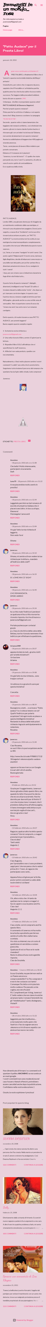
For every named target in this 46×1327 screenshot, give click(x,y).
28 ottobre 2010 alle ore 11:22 (24, 1016)
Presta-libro (19, 441)
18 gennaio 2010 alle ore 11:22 (30, 481)
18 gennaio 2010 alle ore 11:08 (24, 463)
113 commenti (9, 1306)
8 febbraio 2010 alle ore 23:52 (24, 785)
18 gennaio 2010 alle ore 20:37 (24, 648)
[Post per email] (29, 441)
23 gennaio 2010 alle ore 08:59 (24, 704)
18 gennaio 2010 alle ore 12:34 (24, 500)
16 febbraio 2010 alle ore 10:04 (24, 895)
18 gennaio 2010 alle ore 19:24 (24, 608)
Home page (7, 30)
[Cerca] (35, 4)
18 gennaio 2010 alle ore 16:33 (24, 574)
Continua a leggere (33, 1165)
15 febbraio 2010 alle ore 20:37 (24, 828)
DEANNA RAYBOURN (16, 1139)
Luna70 (13, 481)
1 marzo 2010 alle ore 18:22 (31, 970)
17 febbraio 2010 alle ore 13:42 (24, 922)
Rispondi (15, 475)
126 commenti (9, 1165)
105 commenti (9, 1234)
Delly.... (7, 1207)
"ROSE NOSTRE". (9, 119)
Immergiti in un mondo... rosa (17, 9)
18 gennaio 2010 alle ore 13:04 (24, 526)
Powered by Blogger (24, 1320)
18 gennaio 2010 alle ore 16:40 (24, 590)
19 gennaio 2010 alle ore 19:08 (24, 672)
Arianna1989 (15, 646)
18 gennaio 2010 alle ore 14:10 (24, 553)
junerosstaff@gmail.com (12, 334)
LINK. (24, 98)
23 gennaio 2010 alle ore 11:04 (24, 742)
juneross (13, 550)
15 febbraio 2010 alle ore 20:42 (24, 857)
